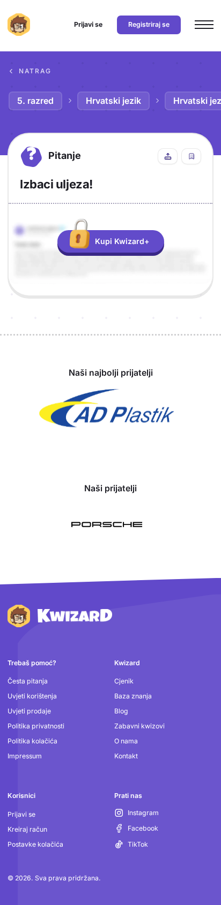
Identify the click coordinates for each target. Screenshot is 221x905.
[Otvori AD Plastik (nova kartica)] (107, 408)
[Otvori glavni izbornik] (204, 25)
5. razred (35, 100)
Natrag (35, 71)
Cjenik (124, 681)
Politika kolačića (32, 741)
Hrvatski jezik (113, 100)
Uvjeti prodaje (29, 711)
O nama (126, 741)
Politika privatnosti (36, 726)
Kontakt (126, 756)
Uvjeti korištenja (32, 696)
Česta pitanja (28, 681)
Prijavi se (21, 814)
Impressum (25, 756)
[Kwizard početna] (19, 24)
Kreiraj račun (27, 829)
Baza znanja (133, 696)
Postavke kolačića (35, 844)
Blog (121, 711)
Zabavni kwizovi (139, 726)
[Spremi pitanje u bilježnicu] (191, 156)
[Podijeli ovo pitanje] (168, 156)
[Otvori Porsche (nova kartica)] (107, 524)
